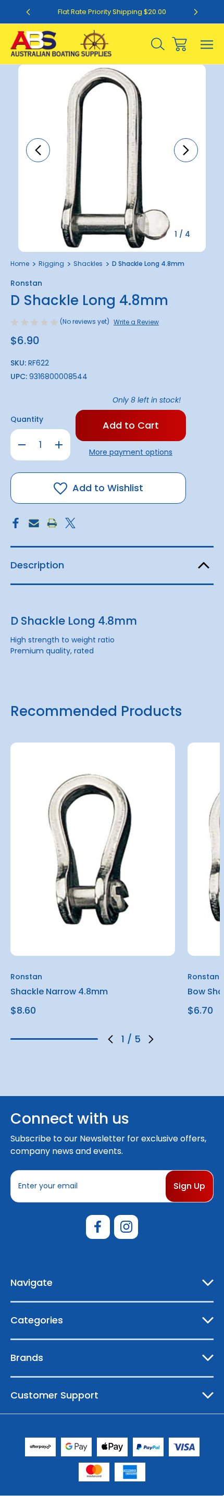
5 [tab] (89, 1039)
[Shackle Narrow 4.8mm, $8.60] (92, 849)
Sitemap (166, 1425)
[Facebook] (15, 523)
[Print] (52, 523)
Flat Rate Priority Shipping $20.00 (112, 12)
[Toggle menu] (207, 44)
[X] (70, 523)
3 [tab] (54, 1039)
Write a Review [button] (136, 322)
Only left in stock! (147, 400)
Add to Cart (93, 942)
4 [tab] (72, 1039)
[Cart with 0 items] (179, 44)
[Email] (34, 523)
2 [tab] (37, 1039)
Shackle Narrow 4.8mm (59, 992)
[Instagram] (126, 1227)
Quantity (26, 419)
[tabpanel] (92, 883)
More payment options (130, 452)
